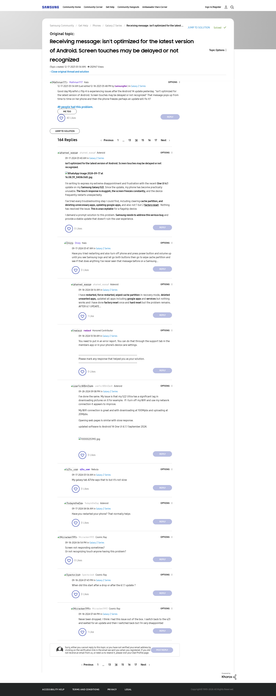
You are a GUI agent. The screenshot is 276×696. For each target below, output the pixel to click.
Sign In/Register (213, 7)
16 (149, 140)
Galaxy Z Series (113, 25)
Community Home (72, 7)
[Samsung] (50, 7)
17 (156, 140)
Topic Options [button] (216, 50)
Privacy (112, 689)
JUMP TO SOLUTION (199, 27)
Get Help (110, 7)
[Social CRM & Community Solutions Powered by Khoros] (229, 676)
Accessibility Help (53, 689)
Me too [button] (67, 111)
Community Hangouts (128, 7)
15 (143, 140)
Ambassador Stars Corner (154, 7)
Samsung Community (62, 25)
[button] (174, 82)
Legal (128, 689)
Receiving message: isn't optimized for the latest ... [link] (154, 25)
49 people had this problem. (75, 107)
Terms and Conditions (86, 689)
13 (129, 140)
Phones (97, 25)
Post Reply (162, 650)
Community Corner (93, 7)
